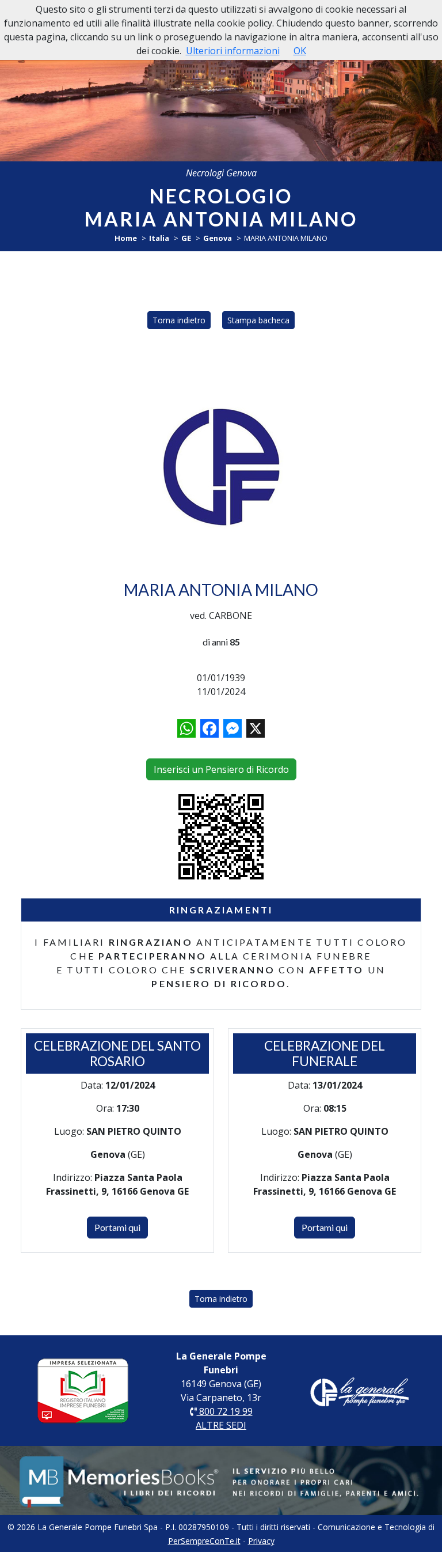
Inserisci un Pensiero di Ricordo (221, 769)
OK (300, 50)
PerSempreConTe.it (204, 1540)
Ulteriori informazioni (233, 50)
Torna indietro (179, 320)
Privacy (261, 1540)
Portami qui (117, 1227)
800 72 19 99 (225, 1411)
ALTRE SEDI (221, 1425)
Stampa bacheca (258, 320)
